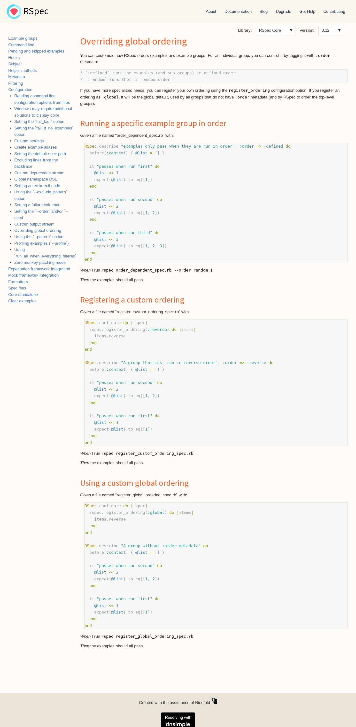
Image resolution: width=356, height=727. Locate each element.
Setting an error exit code (37, 185)
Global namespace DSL (35, 179)
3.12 (325, 30)
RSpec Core (270, 30)
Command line (21, 45)
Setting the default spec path (40, 153)
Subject (15, 64)
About (211, 11)
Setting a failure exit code (37, 205)
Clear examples (22, 301)
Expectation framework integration (39, 269)
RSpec (35, 11)
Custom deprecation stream (39, 173)
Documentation (238, 11)
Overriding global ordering (37, 230)
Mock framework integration (33, 275)
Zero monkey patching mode (40, 262)
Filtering (15, 83)
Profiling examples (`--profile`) (41, 243)
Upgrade (283, 11)
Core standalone (23, 294)
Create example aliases (35, 147)
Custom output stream (34, 224)
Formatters (18, 282)
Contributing (334, 11)
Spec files (17, 288)
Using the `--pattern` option (38, 237)
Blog (264, 11)
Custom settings (29, 141)
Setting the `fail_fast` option (39, 121)
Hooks (14, 57)
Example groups (23, 38)
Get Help (307, 11)
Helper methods (22, 70)
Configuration (20, 89)
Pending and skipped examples (36, 51)
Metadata (16, 77)
